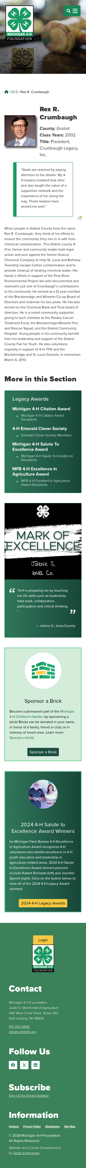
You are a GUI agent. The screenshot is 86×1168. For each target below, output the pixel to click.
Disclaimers (52, 1126)
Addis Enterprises (26, 1152)
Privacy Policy (32, 1126)
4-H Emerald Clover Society (39, 428)
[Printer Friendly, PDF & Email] (80, 223)
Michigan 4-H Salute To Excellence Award (35, 446)
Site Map (69, 1126)
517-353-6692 (19, 1026)
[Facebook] (13, 1065)
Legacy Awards (30, 399)
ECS (14, 91)
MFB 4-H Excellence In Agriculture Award (34, 471)
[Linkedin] (35, 1065)
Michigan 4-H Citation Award (41, 408)
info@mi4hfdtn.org (22, 1031)
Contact (14, 1126)
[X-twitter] (24, 1065)
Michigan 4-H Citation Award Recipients (42, 417)
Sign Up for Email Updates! (29, 1095)
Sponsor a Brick (43, 700)
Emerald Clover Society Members (46, 435)
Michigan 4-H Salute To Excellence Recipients (47, 458)
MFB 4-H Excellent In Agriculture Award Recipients (45, 483)
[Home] (6, 91)
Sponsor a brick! (21, 737)
